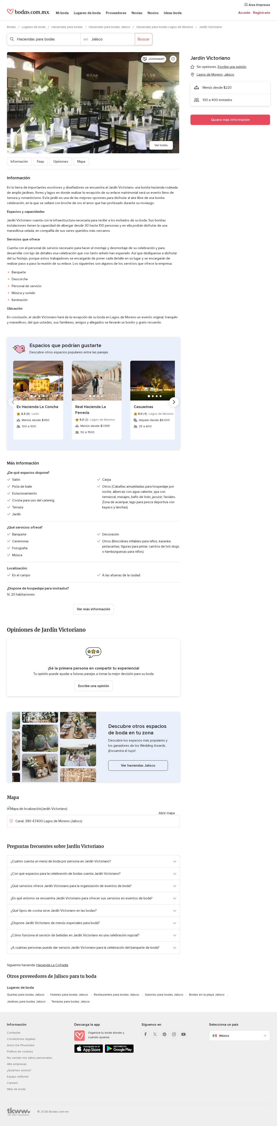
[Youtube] (183, 1034)
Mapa (81, 161)
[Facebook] (145, 1034)
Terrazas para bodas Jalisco (70, 1001)
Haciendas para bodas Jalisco (110, 27)
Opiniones (60, 161)
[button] (93, 667)
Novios (153, 13)
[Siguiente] (174, 402)
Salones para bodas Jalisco (164, 994)
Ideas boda (173, 13)
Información (19, 161)
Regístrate (261, 13)
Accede (244, 13)
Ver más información (93, 609)
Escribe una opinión (93, 686)
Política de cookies (20, 1051)
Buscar (144, 39)
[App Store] (88, 1052)
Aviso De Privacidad (20, 1045)
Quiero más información (230, 120)
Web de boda (16, 1089)
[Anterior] (13, 402)
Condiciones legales (21, 1039)
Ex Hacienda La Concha (37, 406)
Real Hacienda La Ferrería (90, 409)
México (224, 1036)
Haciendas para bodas (68, 27)
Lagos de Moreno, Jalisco (215, 74)
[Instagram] (174, 1034)
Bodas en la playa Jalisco (206, 994)
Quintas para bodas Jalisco (25, 994)
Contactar (13, 1033)
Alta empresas (17, 1064)
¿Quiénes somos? (19, 1070)
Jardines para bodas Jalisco (26, 1001)
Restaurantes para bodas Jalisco (116, 994)
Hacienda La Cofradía (52, 965)
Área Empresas (259, 5)
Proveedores (116, 13)
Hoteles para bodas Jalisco (69, 994)
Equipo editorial (17, 1076)
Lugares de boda (87, 13)
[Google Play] (119, 1052)
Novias (137, 13)
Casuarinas (143, 406)
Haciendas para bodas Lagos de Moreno (165, 27)
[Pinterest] (164, 1034)
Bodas (12, 27)
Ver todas (161, 145)
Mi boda (62, 13)
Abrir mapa (167, 813)
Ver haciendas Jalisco (138, 765)
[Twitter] (155, 1034)
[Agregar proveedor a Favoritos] (173, 59)
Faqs (40, 161)
